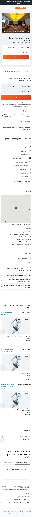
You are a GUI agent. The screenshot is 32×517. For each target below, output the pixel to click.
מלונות (21, 511)
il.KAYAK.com (28, 511)
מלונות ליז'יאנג (18, 513)
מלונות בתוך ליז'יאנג (22, 473)
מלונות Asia (15, 511)
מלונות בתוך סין (6, 511)
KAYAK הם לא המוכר (23, 496)
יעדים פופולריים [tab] (8, 462)
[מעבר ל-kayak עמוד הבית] (20, 8)
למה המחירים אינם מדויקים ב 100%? (18, 502)
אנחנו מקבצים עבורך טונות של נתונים (18, 499)
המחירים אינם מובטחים (21, 491)
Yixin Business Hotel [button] (24, 373)
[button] (2, 2)
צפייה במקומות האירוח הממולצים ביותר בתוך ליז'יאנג (7, 386)
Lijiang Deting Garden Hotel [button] (22, 409)
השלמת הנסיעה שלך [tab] (22, 462)
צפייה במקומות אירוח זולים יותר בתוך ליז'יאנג (7, 350)
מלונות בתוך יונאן (27, 513)
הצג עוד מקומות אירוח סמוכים (7, 313)
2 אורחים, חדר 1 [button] (23, 52)
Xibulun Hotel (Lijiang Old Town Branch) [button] (18, 337)
